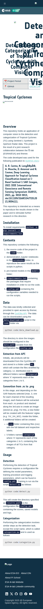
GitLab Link (35, 86)
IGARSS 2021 (32, 161)
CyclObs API (21, 313)
